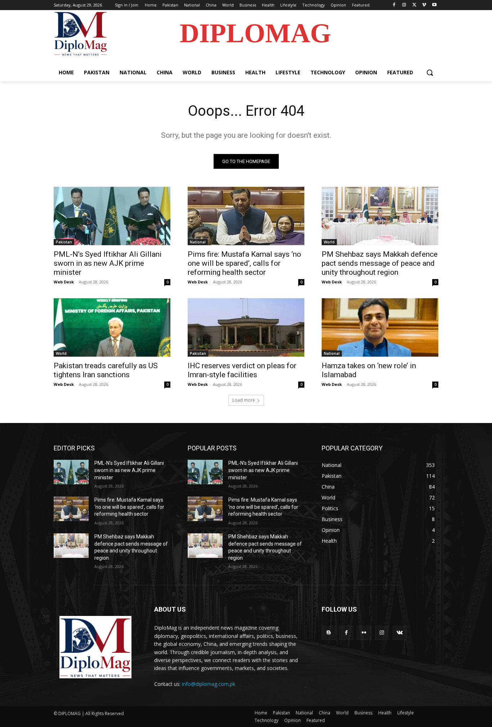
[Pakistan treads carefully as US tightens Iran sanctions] (112, 327)
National (198, 241)
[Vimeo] (424, 5)
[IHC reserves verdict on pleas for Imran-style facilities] (246, 327)
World (329, 241)
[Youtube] (434, 5)
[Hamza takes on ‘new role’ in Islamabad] (380, 327)
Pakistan (64, 241)
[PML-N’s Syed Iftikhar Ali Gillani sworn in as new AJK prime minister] (112, 216)
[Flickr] (364, 633)
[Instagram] (404, 5)
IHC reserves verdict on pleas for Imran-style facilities (242, 370)
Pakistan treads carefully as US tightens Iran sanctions (106, 370)
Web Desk (64, 282)
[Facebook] (394, 5)
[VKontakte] (400, 633)
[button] (429, 72)
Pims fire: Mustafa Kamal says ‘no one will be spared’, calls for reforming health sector (244, 263)
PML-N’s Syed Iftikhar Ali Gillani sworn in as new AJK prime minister (108, 263)
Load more (243, 400)
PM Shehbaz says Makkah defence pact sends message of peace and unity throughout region (380, 263)
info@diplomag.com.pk (208, 683)
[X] (414, 5)
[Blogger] (329, 633)
